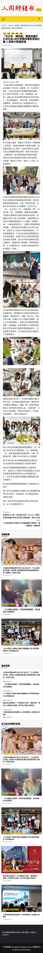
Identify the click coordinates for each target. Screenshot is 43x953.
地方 (5, 33)
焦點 (17, 33)
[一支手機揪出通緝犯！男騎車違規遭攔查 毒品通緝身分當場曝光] (21, 593)
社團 (21, 33)
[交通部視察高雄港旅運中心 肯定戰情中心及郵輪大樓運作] (21, 898)
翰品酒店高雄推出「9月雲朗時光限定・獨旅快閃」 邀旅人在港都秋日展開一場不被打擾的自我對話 (21, 704)
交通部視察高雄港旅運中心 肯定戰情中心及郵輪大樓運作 (21, 713)
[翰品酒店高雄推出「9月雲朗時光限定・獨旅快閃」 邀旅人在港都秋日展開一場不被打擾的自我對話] (21, 859)
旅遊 (9, 870)
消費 (13, 33)
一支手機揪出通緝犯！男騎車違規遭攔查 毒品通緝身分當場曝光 (21, 685)
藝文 (21, 643)
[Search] (39, 19)
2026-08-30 (8, 575)
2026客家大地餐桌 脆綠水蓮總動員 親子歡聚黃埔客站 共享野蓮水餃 (21, 694)
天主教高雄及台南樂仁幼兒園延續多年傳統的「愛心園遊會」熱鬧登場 (21, 523)
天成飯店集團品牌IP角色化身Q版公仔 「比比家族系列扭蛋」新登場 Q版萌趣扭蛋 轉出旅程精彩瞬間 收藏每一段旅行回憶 (21, 570)
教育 (9, 33)
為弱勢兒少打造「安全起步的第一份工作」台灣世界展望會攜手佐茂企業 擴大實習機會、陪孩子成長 (21, 515)
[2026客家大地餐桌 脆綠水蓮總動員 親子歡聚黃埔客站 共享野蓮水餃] (21, 632)
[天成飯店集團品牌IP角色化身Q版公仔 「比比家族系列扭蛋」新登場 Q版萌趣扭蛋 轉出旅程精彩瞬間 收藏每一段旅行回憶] (21, 551)
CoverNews (16, 950)
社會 (13, 604)
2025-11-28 (8, 45)
